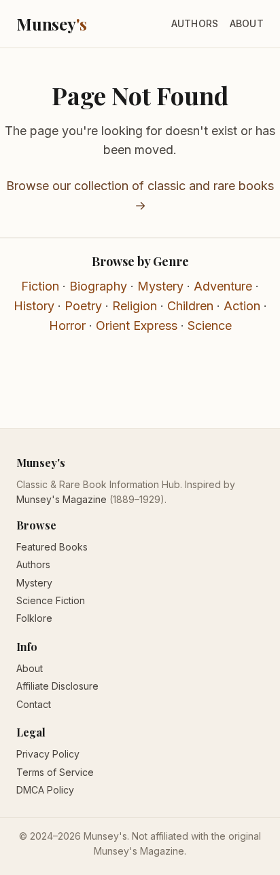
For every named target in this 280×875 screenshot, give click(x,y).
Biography (98, 286)
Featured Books (52, 547)
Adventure (223, 286)
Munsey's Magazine (61, 499)
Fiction (40, 286)
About (247, 23)
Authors (195, 23)
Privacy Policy (48, 754)
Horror (67, 325)
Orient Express (136, 325)
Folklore (34, 618)
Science (210, 325)
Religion (134, 306)
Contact (33, 704)
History (34, 306)
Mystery (160, 286)
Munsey (51, 24)
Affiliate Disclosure (57, 686)
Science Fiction (50, 600)
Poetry (83, 306)
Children (190, 306)
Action (242, 306)
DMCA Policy (45, 790)
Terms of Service (55, 772)
